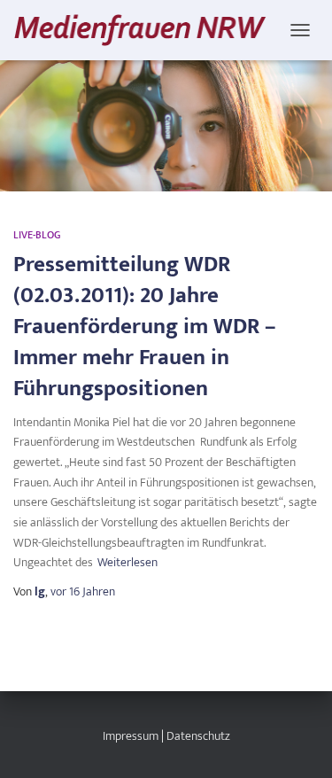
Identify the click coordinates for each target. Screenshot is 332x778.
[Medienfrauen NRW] (147, 29)
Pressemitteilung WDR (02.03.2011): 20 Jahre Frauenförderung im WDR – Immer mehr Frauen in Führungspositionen (144, 326)
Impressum (130, 736)
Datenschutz (198, 736)
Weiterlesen (127, 562)
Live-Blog (36, 235)
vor (82, 591)
